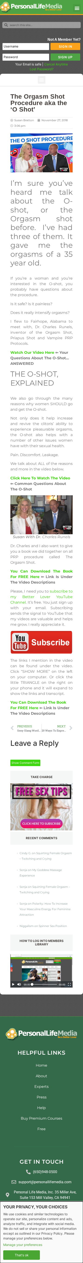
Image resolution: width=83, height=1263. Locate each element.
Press (42, 1097)
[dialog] (41, 1232)
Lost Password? (41, 69)
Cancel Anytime (56, 64)
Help (41, 1108)
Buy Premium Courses (41, 1118)
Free (41, 1129)
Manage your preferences (22, 1245)
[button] (77, 8)
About (41, 1076)
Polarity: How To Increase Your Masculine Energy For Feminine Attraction (45, 909)
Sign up (65, 57)
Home (41, 1065)
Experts (41, 1086)
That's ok (22, 1255)
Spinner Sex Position (53, 926)
